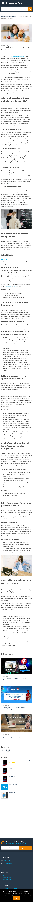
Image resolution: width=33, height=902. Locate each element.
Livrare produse (7, 877)
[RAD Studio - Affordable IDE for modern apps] (4, 762)
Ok (16, 898)
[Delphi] (4, 770)
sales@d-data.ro (9, 867)
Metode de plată (7, 879)
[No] (31, 896)
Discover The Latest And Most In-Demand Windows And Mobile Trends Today (14, 737)
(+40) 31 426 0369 (7, 860)
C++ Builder (12, 776)
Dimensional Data (14, 3)
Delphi (14, 16)
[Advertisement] (16, 818)
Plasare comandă (7, 875)
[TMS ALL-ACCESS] (4, 787)
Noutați (8, 16)
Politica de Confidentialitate (10, 888)
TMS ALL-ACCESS (13, 784)
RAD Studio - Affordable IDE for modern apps (20, 760)
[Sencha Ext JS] (4, 795)
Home (3, 16)
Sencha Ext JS (12, 792)
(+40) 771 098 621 (8, 864)
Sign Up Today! (25, 848)
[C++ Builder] (4, 779)
